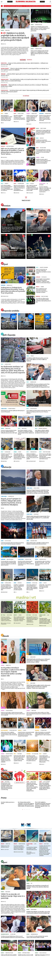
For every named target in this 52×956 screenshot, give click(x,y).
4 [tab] (29, 820)
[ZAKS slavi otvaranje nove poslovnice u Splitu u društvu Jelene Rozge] (43, 805)
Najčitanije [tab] (23, 59)
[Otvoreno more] (26, 826)
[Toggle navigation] (2, 2)
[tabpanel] (9, 809)
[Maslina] (26, 597)
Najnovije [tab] (29, 59)
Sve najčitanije (26, 95)
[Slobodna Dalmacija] (26, 1)
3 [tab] (27, 820)
